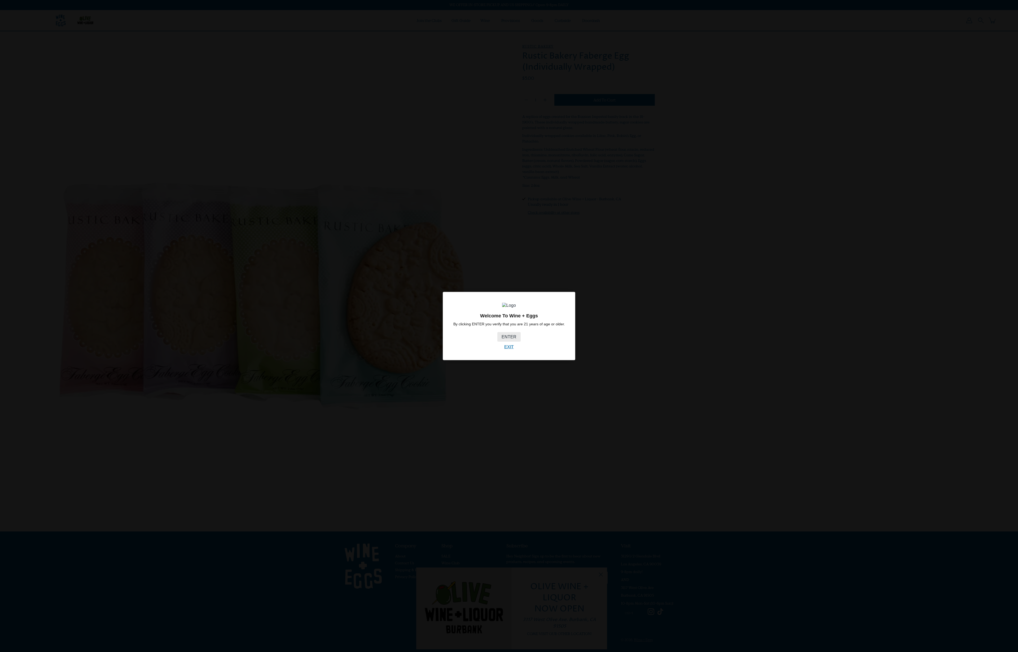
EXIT (509, 347)
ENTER (509, 337)
